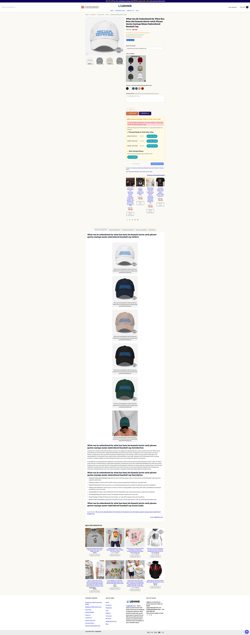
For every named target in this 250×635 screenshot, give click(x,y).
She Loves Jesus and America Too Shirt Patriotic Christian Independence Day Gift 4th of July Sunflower (155, 550)
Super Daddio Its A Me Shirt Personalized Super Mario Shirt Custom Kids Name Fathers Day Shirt (114, 582)
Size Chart (88, 609)
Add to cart (133, 113)
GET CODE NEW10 (132, 157)
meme (150, 171)
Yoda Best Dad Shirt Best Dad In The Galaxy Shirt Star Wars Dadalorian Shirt (94, 550)
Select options (130, 213)
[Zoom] (87, 53)
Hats (107, 14)
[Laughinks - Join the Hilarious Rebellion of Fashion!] (125, 5)
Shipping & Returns (128, 230)
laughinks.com (158, 517)
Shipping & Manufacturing (93, 607)
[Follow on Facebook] (147, 615)
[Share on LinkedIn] (138, 220)
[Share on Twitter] (130, 220)
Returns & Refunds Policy (92, 626)
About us (87, 615)
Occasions (109, 616)
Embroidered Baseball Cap (135, 171)
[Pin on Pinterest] (135, 220)
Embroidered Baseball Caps (118, 14)
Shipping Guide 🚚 (111, 621)
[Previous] (88, 36)
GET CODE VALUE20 (152, 145)
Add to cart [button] (140, 203)
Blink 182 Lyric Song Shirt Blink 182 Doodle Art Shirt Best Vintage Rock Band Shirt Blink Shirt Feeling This (135, 550)
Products (93, 14)
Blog (107, 624)
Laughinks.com (130, 606)
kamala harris (145, 171)
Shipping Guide (120, 10)
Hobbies (108, 613)
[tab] (101, 229)
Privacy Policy (89, 623)
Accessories (100, 14)
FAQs (137, 10)
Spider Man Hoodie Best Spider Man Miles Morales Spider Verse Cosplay (155, 582)
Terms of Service (90, 620)
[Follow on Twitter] (149, 615)
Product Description (101, 230)
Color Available (130, 53)
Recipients (109, 608)
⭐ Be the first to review (157, 163)
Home (87, 14)
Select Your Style (131, 45)
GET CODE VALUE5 (151, 136)
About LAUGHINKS (141, 230)
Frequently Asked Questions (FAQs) (93, 603)
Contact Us (130, 10)
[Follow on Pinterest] (151, 615)
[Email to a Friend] (132, 220)
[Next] (121, 36)
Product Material (114, 230)
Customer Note (130, 93)
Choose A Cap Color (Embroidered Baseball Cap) (139, 85)
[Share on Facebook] (127, 220)
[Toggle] (123, 602)
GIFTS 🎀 (108, 618)
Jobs (107, 610)
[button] (92, 587)
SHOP (112, 10)
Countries (108, 605)
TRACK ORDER (89, 612)
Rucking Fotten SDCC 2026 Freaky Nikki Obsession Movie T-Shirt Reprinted (160, 192)
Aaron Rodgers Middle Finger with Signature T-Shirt (140, 191)
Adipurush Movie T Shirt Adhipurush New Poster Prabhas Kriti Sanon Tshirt (115, 550)
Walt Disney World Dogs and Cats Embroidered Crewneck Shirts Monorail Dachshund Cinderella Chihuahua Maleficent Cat (150, 195)
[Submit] (82, 7)
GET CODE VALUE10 (152, 141)
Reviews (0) (152, 230)
